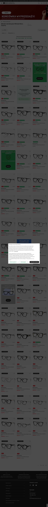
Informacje (16, 251)
